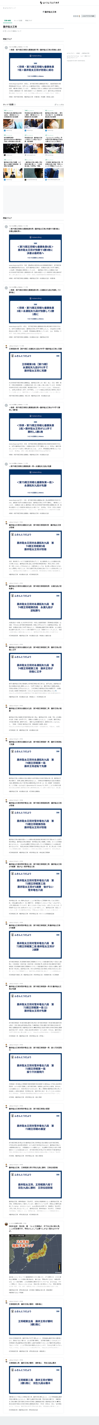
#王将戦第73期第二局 (15, 975)
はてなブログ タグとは (73, 56)
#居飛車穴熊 (47, 975)
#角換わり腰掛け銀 (45, 635)
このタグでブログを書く (88, 16)
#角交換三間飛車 (44, 852)
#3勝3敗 (52, 278)
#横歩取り (42, 1351)
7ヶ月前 (26, 287)
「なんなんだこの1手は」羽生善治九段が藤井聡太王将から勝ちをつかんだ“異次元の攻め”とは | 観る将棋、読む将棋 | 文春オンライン (54, 139)
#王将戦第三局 (41, 697)
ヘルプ (81, 56)
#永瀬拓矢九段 (44, 278)
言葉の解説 (7, 20)
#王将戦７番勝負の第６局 (37, 1290)
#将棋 (11, 97)
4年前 (21, 1301)
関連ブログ (28, 20)
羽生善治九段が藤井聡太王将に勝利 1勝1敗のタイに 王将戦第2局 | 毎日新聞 (33, 115)
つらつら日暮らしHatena (15, 47)
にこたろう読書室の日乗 (15, 1223)
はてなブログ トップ (10, 8)
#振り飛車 (38, 1097)
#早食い (41, 1036)
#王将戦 (11, 1097)
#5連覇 (43, 97)
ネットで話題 (18, 20)
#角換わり (32, 697)
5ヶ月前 (26, 47)
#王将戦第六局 (33, 1214)
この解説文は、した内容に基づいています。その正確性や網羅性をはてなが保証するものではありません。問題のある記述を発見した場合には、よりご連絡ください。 (12, 31)
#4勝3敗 (37, 97)
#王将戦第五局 (33, 574)
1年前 (21, 522)
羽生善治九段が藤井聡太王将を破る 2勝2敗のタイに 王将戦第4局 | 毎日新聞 (13, 115)
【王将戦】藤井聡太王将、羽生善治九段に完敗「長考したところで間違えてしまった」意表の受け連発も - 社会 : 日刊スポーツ (54, 164)
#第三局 (27, 396)
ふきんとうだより (13, 346)
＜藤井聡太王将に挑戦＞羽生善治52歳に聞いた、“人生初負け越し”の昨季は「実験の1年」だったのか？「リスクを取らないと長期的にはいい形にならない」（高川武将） (33, 164)
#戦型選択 (49, 1290)
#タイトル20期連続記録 (46, 913)
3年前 (21, 800)
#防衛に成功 (50, 97)
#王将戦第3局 (13, 1410)
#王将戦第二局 (13, 730)
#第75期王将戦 (18, 97)
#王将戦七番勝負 (34, 791)
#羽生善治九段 (23, 1214)
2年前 (21, 583)
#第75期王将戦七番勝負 (21, 278)
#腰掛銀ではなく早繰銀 (16, 1292)
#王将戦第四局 (13, 635)
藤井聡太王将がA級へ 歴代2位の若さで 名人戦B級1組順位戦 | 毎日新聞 (54, 115)
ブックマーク (8, 110)
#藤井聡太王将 (28, 97)
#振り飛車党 (39, 1156)
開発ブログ (87, 56)
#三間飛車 (56, 975)
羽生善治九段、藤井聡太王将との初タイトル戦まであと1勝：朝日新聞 (33, 139)
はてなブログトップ (72, 57)
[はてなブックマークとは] (15, 104)
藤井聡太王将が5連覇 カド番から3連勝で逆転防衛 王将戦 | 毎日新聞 (12, 164)
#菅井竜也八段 (33, 852)
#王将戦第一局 (13, 1036)
